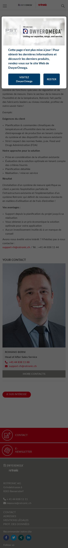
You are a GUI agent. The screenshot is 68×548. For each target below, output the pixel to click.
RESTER (51, 79)
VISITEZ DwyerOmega (24, 79)
